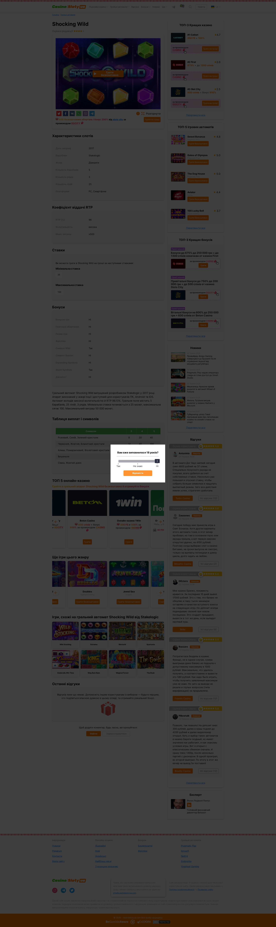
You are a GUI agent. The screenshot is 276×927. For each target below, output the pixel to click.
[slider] (157, 461)
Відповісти (137, 473)
